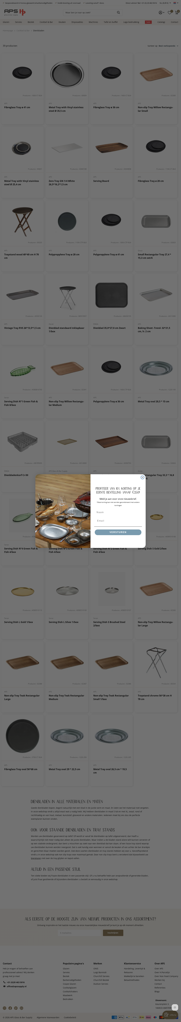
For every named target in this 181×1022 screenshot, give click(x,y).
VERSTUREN (118, 532)
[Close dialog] (142, 477)
